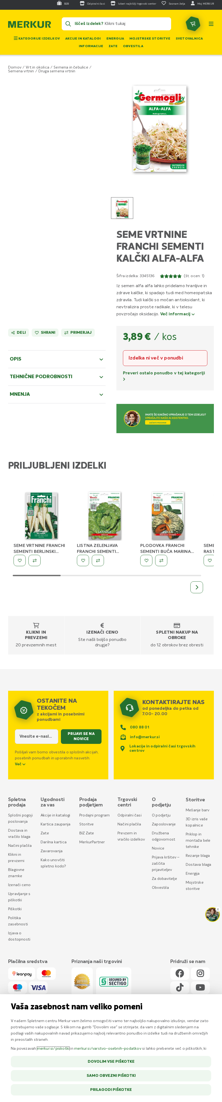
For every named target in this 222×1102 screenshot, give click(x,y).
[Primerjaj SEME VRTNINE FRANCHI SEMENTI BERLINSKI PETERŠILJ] (34, 560)
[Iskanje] (68, 23)
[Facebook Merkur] (180, 973)
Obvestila (133, 46)
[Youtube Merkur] (200, 987)
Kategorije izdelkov (39, 38)
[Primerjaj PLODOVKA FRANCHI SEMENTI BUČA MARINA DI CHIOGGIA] (161, 560)
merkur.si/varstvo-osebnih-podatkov (107, 1049)
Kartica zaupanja (55, 824)
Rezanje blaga (198, 856)
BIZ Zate (86, 833)
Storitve (86, 824)
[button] (159, 126)
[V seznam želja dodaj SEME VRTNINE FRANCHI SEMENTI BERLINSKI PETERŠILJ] (20, 560)
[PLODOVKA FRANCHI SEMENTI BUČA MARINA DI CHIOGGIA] (167, 514)
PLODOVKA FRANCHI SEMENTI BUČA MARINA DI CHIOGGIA (165, 552)
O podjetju (161, 815)
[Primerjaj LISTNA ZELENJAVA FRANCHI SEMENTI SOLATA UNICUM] (98, 560)
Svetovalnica (189, 38)
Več (18, 764)
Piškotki (15, 909)
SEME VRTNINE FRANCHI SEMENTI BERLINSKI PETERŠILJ (39, 552)
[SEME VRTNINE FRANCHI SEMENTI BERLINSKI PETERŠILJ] (41, 514)
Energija (115, 38)
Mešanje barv (197, 810)
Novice (158, 848)
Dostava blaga (198, 865)
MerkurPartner (92, 842)
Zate (113, 46)
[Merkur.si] (29, 25)
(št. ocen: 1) (194, 276)
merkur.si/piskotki (53, 1049)
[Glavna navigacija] (211, 23)
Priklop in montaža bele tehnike (198, 840)
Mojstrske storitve (149, 38)
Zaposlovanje (164, 824)
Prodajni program (94, 815)
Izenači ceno (102, 632)
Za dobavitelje (164, 879)
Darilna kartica (54, 842)
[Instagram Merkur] (200, 973)
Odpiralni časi (129, 815)
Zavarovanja (52, 851)
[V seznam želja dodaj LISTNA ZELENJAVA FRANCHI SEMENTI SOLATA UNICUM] (83, 560)
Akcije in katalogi (83, 38)
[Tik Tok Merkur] (179, 987)
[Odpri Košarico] (193, 23)
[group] (122, 208)
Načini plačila (20, 846)
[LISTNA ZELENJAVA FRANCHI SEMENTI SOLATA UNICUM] (104, 514)
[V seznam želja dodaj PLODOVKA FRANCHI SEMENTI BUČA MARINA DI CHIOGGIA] (146, 560)
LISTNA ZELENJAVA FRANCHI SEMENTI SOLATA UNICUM (97, 552)
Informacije (91, 46)
